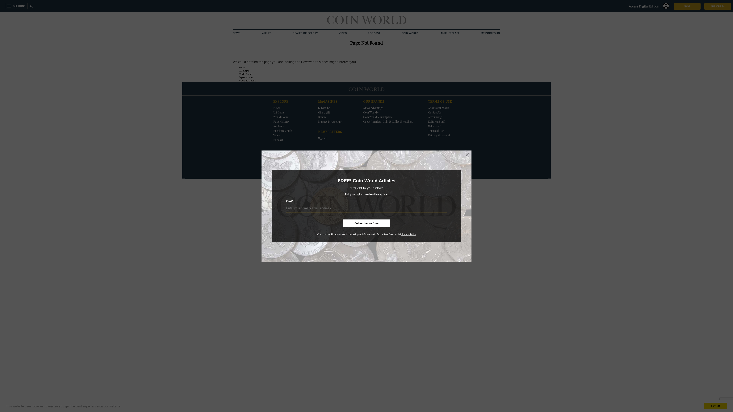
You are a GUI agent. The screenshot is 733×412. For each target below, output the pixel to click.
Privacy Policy (408, 234)
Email (289, 201)
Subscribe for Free (366, 223)
